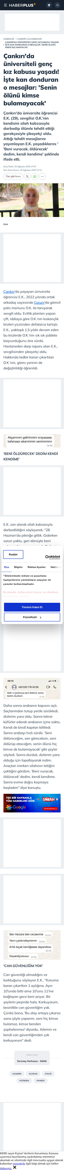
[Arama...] (57, 5)
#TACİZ (48, 1074)
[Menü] (6, 5)
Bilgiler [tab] (18, 567)
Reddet (13, 554)
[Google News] (13, 176)
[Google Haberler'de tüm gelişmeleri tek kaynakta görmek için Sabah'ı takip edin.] (32, 811)
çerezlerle (19, 1163)
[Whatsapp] (34, 176)
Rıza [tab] (6, 567)
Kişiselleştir (30, 617)
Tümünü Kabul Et (32, 607)
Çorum (39, 302)
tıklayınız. (6, 1168)
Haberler (8, 39)
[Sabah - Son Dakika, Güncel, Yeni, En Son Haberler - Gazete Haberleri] (22, 5)
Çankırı (9, 291)
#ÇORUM (33, 1074)
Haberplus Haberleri (30, 39)
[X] (27, 176)
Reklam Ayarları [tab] (36, 567)
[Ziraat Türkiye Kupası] (49, 5)
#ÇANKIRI (16, 1074)
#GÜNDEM (24, 1080)
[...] (42, 176)
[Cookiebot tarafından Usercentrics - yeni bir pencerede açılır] (45, 557)
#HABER (41, 1080)
